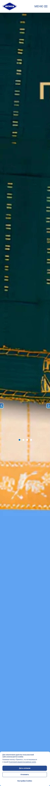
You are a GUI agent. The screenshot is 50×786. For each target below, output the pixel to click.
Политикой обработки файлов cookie (22, 762)
